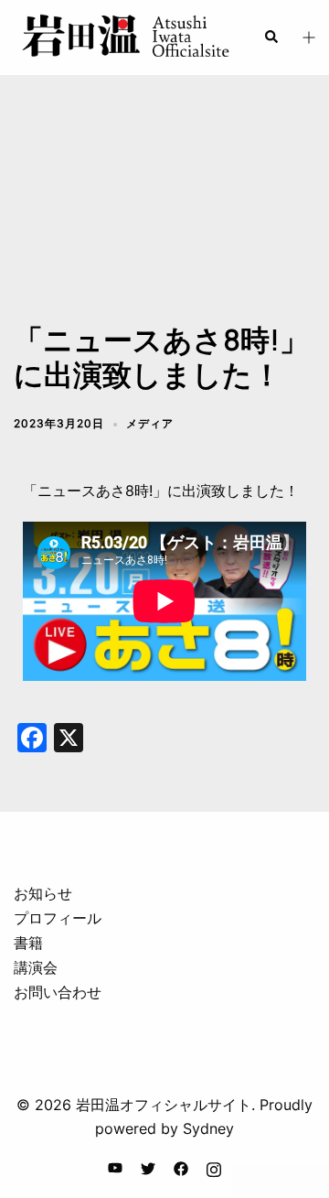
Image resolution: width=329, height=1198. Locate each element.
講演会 (36, 967)
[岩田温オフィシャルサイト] (125, 36)
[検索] (270, 37)
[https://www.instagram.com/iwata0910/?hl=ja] (214, 1167)
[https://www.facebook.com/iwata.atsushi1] (181, 1167)
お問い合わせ (57, 992)
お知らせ (43, 893)
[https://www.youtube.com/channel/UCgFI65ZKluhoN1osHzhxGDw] (115, 1167)
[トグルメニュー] (308, 38)
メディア (150, 423)
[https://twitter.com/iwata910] (148, 1167)
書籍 (28, 943)
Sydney (208, 1128)
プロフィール (57, 918)
